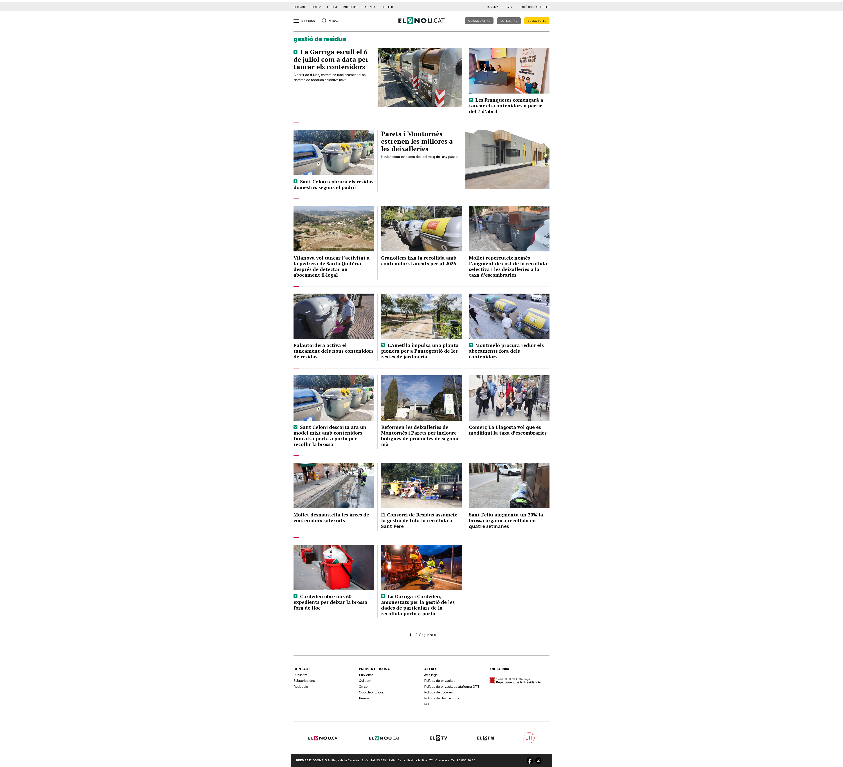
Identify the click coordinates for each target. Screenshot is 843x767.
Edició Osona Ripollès (534, 7)
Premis (364, 698)
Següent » (427, 635)
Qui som (365, 681)
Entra (509, 7)
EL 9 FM (332, 7)
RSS (427, 704)
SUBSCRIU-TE (537, 20)
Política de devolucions (441, 698)
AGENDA (370, 7)
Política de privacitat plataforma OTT (451, 686)
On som (365, 686)
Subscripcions (304, 681)
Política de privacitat (439, 681)
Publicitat (300, 675)
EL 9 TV (316, 7)
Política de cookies (438, 692)
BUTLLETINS (350, 7)
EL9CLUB (387, 7)
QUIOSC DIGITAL (479, 20)
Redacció (301, 686)
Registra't (493, 7)
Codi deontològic (372, 692)
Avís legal (431, 675)
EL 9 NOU (299, 7)
